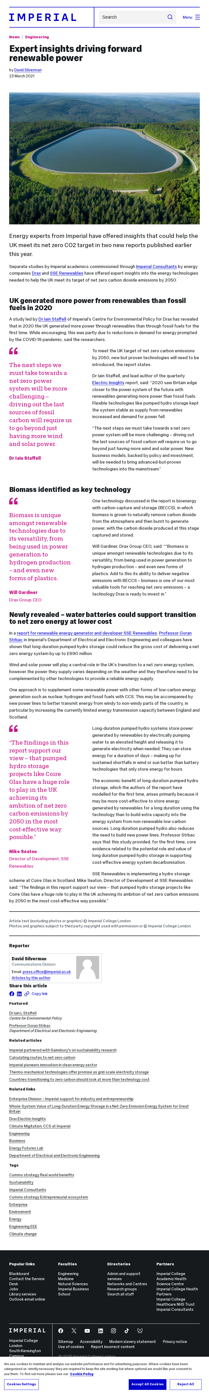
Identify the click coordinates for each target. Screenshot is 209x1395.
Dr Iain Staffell (52, 319)
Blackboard (19, 1273)
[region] (104, 1376)
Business (17, 1140)
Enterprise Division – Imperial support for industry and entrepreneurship (71, 1098)
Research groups (122, 1289)
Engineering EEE (23, 1226)
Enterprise (18, 1204)
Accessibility (91, 1341)
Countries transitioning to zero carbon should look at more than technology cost (79, 1079)
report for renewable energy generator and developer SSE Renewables (87, 633)
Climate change (23, 1233)
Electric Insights (108, 382)
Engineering (37, 36)
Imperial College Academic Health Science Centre (171, 1278)
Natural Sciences (73, 1283)
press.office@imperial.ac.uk (47, 971)
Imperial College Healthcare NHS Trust (175, 1302)
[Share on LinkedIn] (19, 994)
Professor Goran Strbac (29, 1025)
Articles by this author (31, 977)
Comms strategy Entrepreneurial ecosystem (48, 1197)
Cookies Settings (21, 1384)
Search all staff (120, 1294)
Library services (22, 1294)
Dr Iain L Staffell (23, 1013)
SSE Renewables (66, 273)
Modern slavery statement (132, 1341)
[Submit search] (170, 17)
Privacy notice (175, 1341)
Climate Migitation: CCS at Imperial (40, 1126)
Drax (36, 273)
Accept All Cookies (148, 1384)
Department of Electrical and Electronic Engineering (54, 1155)
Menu (187, 17)
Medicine (66, 1278)
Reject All (185, 1384)
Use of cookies (71, 1346)
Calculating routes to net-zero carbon (42, 1057)
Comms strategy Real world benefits (41, 1174)
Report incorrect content (113, 1346)
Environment (20, 1211)
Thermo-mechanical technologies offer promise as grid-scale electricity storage (79, 1072)
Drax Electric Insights (27, 1118)
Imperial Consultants (156, 266)
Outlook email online (27, 1299)
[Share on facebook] (12, 994)
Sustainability (21, 1182)
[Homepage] (51, 17)
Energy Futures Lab (26, 1148)
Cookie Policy (82, 1374)
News (14, 36)
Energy (15, 1219)
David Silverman (28, 69)
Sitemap (65, 1341)
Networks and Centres (127, 1283)
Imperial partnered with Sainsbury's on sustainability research (62, 1050)
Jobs (13, 1289)
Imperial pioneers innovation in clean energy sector (53, 1064)
